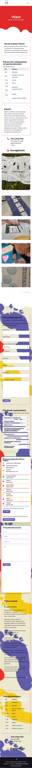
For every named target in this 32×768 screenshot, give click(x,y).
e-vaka (6, 511)
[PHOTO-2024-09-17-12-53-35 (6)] (16, 287)
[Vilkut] (16, 189)
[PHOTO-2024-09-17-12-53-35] (16, 215)
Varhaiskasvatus (9, 519)
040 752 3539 (19, 763)
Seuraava (27, 292)
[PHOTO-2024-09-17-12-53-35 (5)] (16, 239)
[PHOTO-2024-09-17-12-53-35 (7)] (16, 263)
